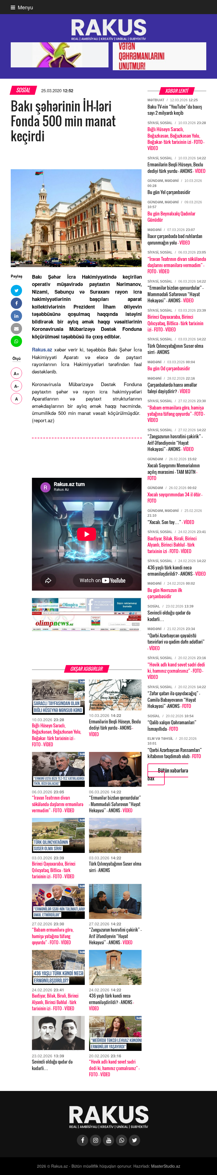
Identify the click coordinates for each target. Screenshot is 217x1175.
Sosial (23, 90)
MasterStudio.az (165, 1166)
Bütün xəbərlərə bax (167, 774)
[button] (16, 290)
